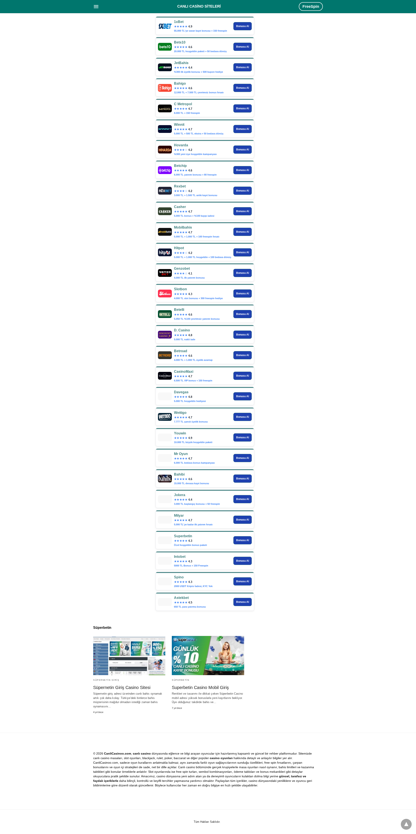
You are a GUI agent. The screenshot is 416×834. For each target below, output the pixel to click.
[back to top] (406, 824)
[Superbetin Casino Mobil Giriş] (208, 655)
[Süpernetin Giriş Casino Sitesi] (129, 655)
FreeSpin (310, 6)
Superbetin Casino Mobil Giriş (200, 687)
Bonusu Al (242, 26)
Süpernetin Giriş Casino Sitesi (121, 687)
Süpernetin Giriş (106, 680)
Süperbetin (180, 680)
